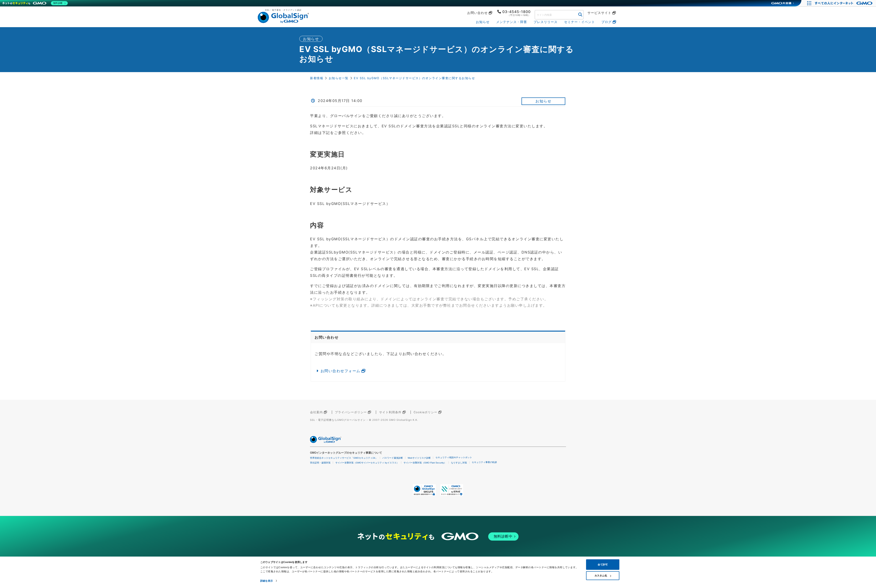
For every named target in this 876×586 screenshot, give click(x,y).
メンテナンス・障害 (511, 22)
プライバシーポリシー (351, 412)
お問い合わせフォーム (340, 371)
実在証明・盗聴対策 (320, 462)
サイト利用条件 (390, 412)
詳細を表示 (266, 580)
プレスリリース (546, 22)
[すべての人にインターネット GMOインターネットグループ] (844, 3)
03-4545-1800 (516, 11)
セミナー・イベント (579, 22)
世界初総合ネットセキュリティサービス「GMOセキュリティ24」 (344, 458)
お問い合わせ (477, 13)
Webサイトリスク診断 (419, 458)
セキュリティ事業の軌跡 (484, 462)
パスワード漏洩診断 (392, 458)
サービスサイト (599, 13)
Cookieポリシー (425, 412)
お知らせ (483, 22)
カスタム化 (600, 575)
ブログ (606, 22)
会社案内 (316, 412)
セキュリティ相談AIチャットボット (453, 457)
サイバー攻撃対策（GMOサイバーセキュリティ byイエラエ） (367, 462)
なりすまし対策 (459, 462)
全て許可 (603, 564)
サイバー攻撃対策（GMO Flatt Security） (425, 462)
